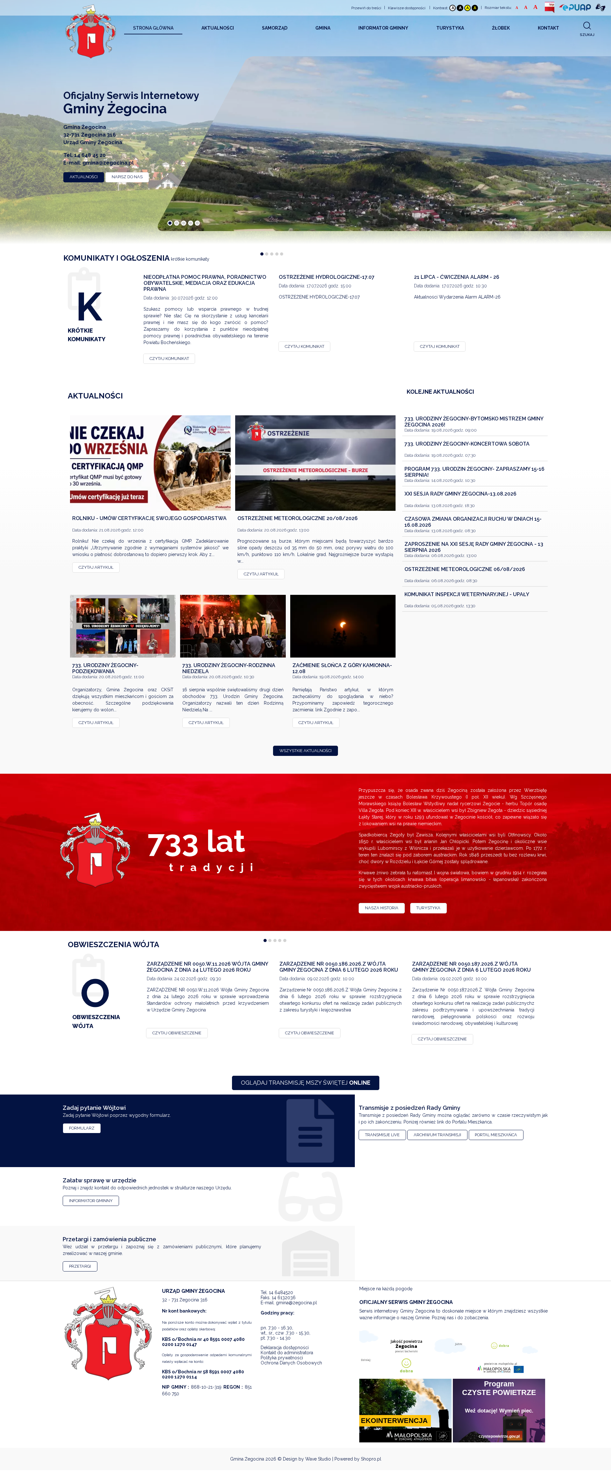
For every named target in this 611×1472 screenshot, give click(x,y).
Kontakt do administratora (287, 1352)
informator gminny (91, 1200)
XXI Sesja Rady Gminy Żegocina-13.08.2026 (460, 494)
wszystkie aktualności (305, 750)
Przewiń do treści (366, 8)
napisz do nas (127, 176)
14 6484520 (281, 1292)
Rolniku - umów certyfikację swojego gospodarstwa (149, 518)
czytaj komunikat (169, 358)
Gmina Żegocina (247, 1458)
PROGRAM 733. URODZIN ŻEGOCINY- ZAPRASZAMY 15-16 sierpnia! (474, 472)
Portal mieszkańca (496, 1134)
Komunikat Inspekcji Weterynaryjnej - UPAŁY (466, 594)
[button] (169, 223)
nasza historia (381, 907)
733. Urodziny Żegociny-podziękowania (105, 668)
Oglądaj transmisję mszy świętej (305, 1082)
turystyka (428, 907)
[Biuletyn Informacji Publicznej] (549, 7)
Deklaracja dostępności (285, 1347)
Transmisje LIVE (382, 1134)
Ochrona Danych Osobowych (291, 1362)
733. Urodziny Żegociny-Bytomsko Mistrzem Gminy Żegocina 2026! (473, 422)
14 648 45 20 (90, 155)
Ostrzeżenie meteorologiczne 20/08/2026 (297, 518)
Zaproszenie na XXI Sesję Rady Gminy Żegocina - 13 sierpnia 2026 (473, 547)
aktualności (84, 176)
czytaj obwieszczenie (176, 1033)
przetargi (80, 1266)
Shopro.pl (371, 1458)
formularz (82, 1128)
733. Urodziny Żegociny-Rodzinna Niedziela (228, 668)
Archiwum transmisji (437, 1134)
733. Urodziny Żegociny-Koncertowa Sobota (467, 444)
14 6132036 (284, 1297)
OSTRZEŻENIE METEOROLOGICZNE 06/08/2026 (464, 569)
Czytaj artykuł (96, 567)
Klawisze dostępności (406, 8)
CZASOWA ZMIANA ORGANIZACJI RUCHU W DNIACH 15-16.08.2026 (473, 522)
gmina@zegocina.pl (108, 163)
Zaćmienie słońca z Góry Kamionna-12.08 (342, 668)
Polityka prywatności (282, 1357)
